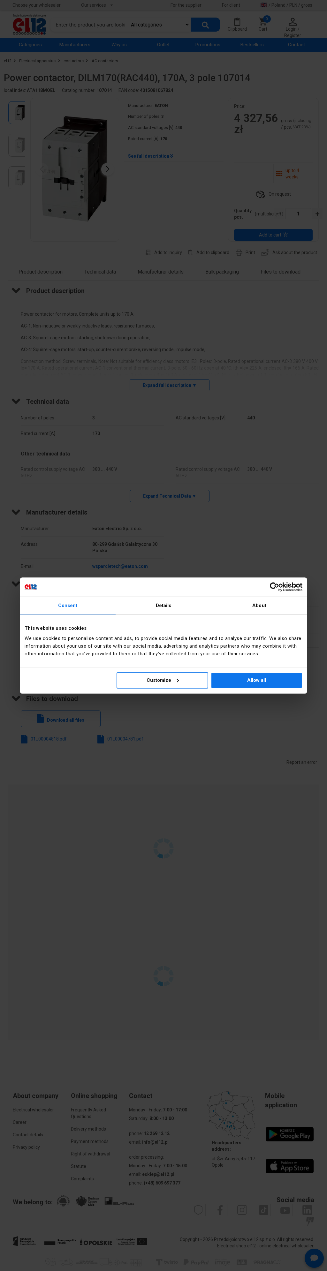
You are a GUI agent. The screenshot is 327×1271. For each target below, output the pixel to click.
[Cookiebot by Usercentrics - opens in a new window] (274, 587)
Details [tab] (163, 605)
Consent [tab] (68, 605)
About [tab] (259, 605)
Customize (159, 680)
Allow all (256, 680)
